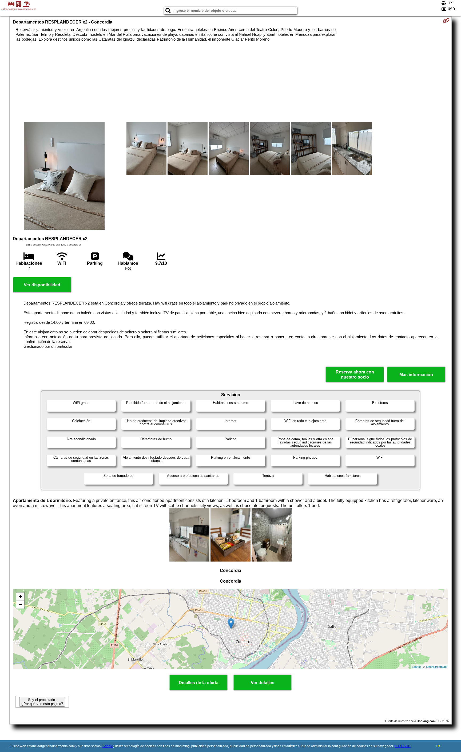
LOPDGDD (403, 746)
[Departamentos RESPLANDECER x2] (64, 176)
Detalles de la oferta (198, 682)
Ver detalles (262, 682)
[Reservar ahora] (446, 20)
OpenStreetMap (436, 666)
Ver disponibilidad (42, 285)
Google (107, 746)
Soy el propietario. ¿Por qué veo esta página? (42, 702)
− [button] (20, 604)
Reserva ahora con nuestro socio (355, 374)
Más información (416, 374)
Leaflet (416, 666)
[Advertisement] (230, 81)
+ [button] (20, 596)
